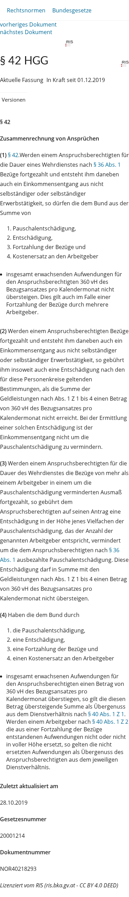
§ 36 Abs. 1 (107, 164)
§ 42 (13, 155)
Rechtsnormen (26, 10)
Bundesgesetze (72, 10)
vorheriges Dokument (28, 24)
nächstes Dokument (26, 32)
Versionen (13, 99)
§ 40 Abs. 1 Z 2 (110, 721)
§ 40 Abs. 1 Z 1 (106, 714)
